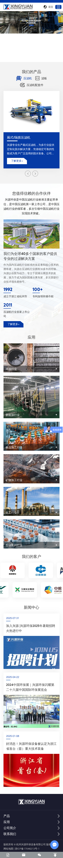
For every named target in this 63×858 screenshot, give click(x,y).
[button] (28, 174)
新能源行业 (13, 415)
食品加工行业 (14, 447)
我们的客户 (31, 556)
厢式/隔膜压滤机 (18, 137)
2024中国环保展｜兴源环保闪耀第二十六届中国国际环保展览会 (30, 687)
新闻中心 (31, 607)
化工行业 (11, 512)
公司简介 (10, 828)
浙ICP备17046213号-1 (27, 849)
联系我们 (10, 834)
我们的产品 (31, 71)
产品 (7, 816)
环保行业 (11, 369)
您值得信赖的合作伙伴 (31, 193)
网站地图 (8, 849)
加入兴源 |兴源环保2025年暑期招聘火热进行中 (30, 628)
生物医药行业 (14, 545)
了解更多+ (17, 161)
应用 (31, 337)
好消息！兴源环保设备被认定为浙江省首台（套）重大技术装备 (31, 746)
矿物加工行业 (14, 480)
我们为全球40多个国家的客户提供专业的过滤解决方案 (30, 256)
